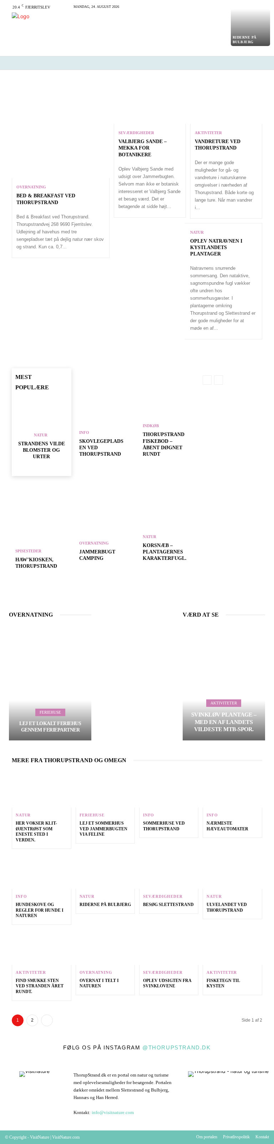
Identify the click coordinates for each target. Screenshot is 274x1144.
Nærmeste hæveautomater (227, 826)
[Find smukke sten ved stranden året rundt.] (41, 947)
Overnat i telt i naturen (99, 983)
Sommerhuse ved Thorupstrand (164, 826)
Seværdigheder (136, 133)
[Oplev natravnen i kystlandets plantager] (149, 245)
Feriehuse (50, 712)
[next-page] (45, 468)
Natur (197, 232)
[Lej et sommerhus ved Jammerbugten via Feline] (105, 790)
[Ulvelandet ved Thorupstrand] (232, 871)
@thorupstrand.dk (176, 1047)
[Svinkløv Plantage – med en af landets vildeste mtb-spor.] (224, 683)
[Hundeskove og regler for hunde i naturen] (41, 871)
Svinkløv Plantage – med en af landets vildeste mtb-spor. (224, 722)
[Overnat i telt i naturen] (105, 947)
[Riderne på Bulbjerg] (250, 27)
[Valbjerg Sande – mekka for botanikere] (150, 102)
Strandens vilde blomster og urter (41, 450)
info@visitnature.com (113, 1112)
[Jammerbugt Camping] (105, 522)
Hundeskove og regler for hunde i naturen (40, 910)
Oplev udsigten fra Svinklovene (167, 983)
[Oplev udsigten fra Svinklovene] (168, 947)
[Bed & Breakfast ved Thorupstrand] (60, 129)
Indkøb (151, 426)
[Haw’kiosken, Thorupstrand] (41, 530)
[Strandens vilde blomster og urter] (41, 413)
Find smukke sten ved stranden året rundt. (40, 986)
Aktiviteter (208, 133)
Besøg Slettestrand (168, 904)
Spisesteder (28, 551)
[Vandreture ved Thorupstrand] (226, 102)
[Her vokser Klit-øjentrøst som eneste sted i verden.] (41, 790)
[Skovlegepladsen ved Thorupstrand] (105, 418)
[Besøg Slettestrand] (168, 871)
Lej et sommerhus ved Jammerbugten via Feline (103, 829)
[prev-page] (34, 468)
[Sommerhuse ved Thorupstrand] (168, 790)
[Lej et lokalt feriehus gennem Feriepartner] (50, 683)
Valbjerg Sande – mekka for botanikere (142, 148)
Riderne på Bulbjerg (105, 904)
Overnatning (31, 187)
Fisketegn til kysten (223, 983)
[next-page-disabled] (218, 380)
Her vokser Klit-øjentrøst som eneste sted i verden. (36, 831)
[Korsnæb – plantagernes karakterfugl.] (168, 522)
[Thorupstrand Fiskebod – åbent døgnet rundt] (168, 418)
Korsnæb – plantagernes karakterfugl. (165, 552)
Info (84, 433)
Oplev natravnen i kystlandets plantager (216, 247)
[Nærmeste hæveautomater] (232, 790)
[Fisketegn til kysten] (232, 947)
